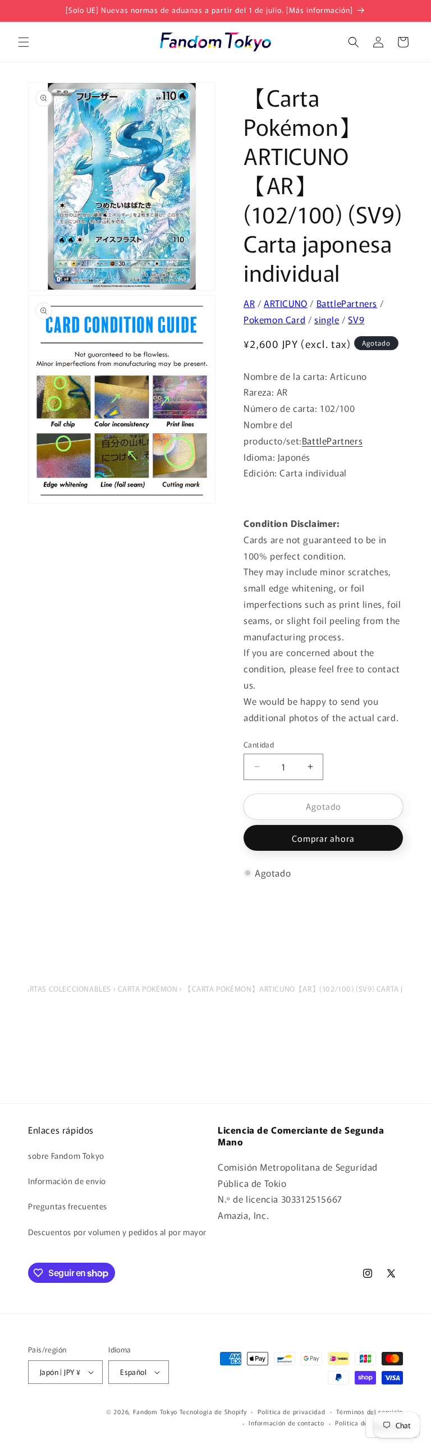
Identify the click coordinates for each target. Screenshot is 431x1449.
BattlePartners (347, 303)
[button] (23, 42)
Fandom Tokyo (155, 1411)
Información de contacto (286, 1422)
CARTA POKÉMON (148, 988)
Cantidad (259, 744)
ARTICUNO (286, 303)
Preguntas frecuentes (67, 1206)
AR (249, 303)
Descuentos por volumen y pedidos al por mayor (117, 1231)
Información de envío (67, 1180)
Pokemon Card (274, 319)
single (327, 319)
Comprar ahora (323, 838)
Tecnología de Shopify (213, 1411)
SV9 (356, 319)
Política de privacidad (291, 1411)
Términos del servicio (369, 1411)
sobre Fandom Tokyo (66, 1155)
